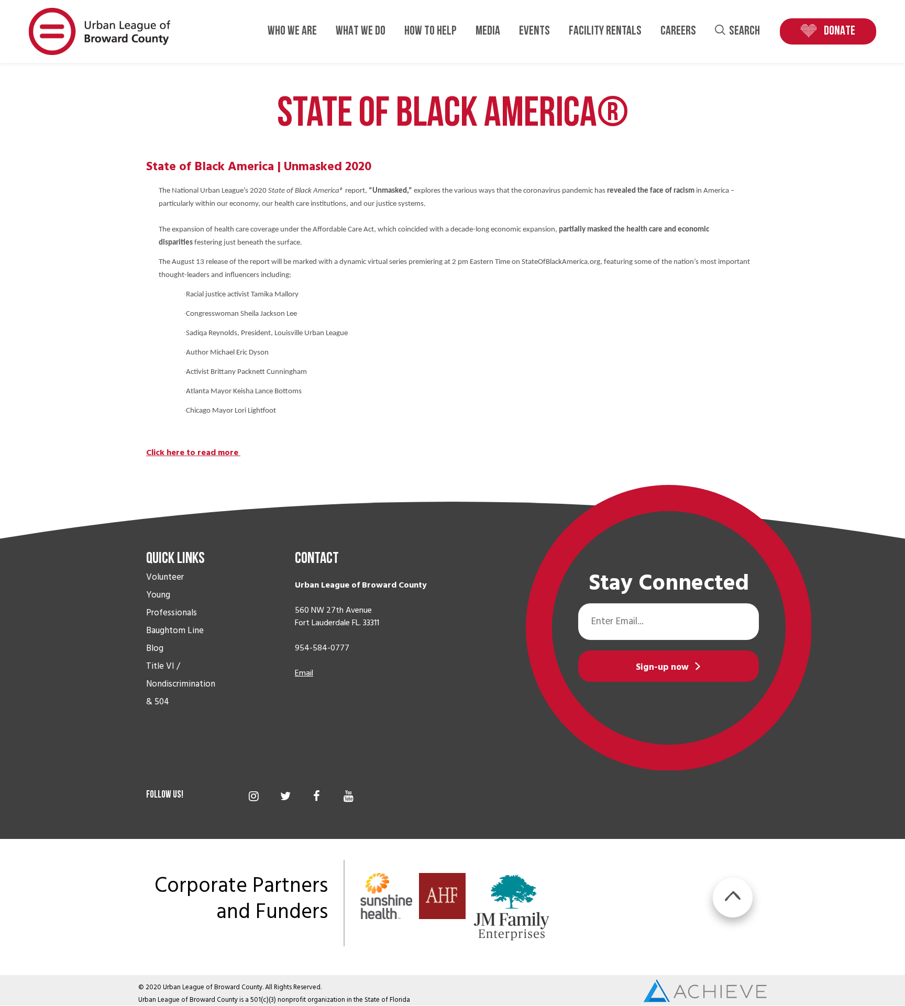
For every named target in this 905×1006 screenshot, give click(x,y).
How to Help (430, 31)
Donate (839, 31)
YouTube (348, 796)
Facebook (316, 796)
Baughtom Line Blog (175, 639)
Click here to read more (193, 452)
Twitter (285, 796)
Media (488, 31)
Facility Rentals (605, 31)
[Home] (99, 31)
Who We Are (292, 31)
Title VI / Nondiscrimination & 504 (180, 684)
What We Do (360, 31)
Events (534, 31)
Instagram (254, 796)
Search (744, 31)
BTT (733, 897)
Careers (678, 31)
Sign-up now (662, 667)
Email (304, 673)
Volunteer (165, 577)
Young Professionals (171, 604)
